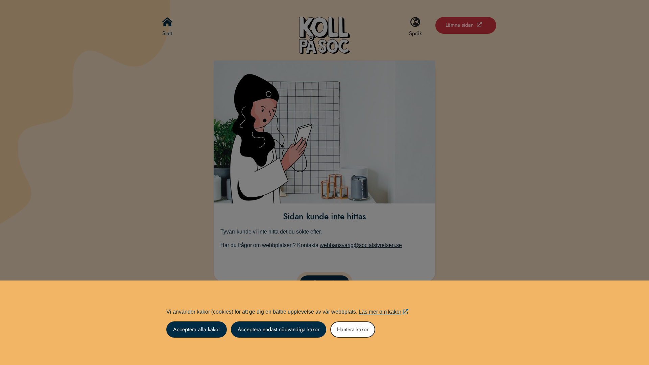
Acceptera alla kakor (196, 329)
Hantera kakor (352, 329)
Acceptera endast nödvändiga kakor (278, 329)
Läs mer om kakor (380, 312)
